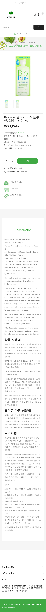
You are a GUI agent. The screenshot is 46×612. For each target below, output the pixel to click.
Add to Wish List (14, 168)
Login (39, 14)
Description (23, 230)
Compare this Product (17, 172)
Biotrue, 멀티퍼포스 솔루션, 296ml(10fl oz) (24, 46)
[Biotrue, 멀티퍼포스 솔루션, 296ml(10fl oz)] (7, 104)
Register (35, 14)
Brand (22, 43)
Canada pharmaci (31, 604)
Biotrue (31, 43)
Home (13, 43)
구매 (27, 161)
